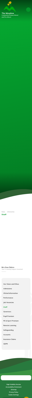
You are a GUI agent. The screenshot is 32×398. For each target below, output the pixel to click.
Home (3, 212)
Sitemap (13, 389)
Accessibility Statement (14, 387)
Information (10, 212)
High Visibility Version (13, 384)
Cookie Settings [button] (13, 395)
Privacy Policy (13, 392)
